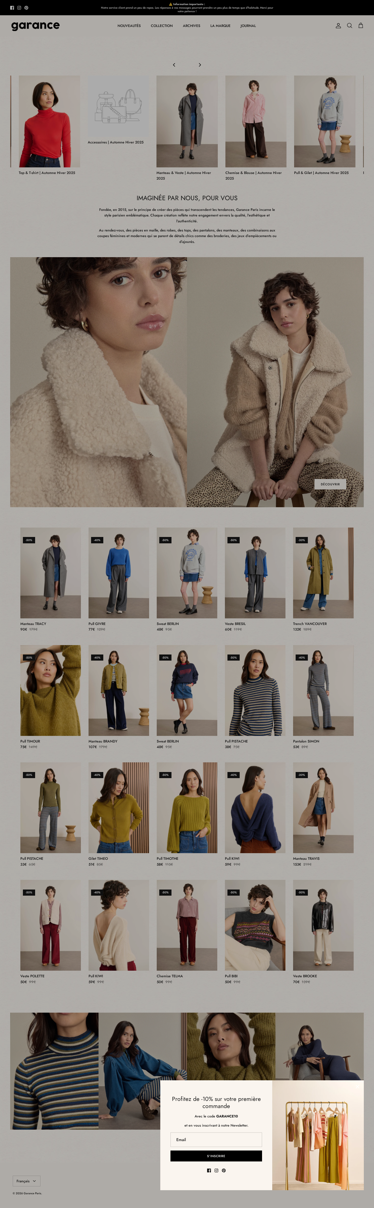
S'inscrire (216, 1156)
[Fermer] (357, 1086)
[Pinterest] (224, 1170)
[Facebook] (209, 1170)
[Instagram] (216, 1170)
